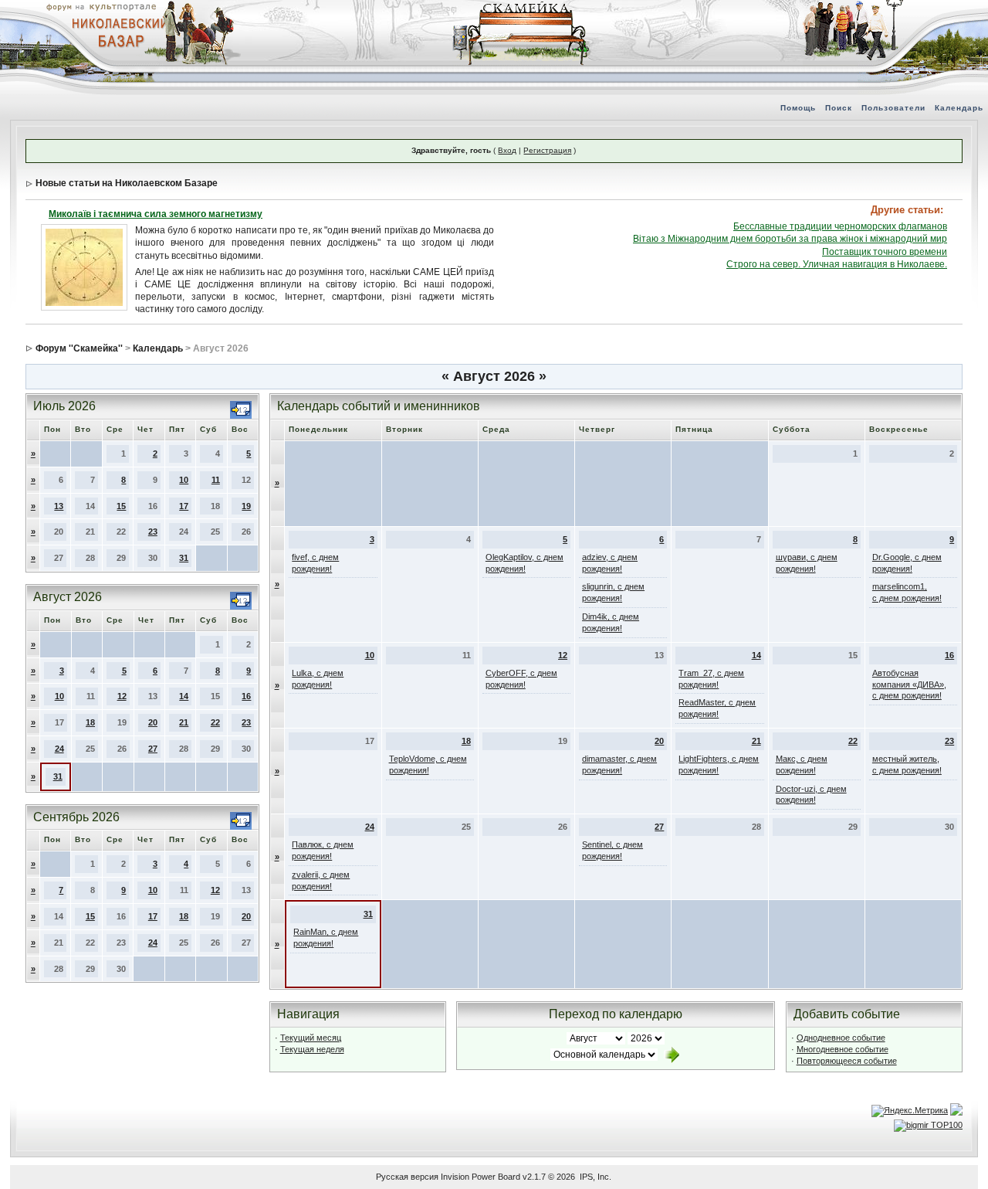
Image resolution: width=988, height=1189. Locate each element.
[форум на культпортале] (100, 6)
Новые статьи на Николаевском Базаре (127, 183)
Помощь (798, 108)
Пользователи (893, 108)
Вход (507, 150)
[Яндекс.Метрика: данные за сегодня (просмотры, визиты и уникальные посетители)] (909, 1111)
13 (58, 506)
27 (152, 748)
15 (121, 506)
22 (215, 722)
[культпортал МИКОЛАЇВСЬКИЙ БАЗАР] (115, 31)
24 (59, 748)
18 (90, 722)
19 (246, 506)
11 (215, 479)
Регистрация (547, 150)
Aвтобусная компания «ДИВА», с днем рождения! (909, 684)
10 (183, 479)
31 (183, 557)
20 (152, 722)
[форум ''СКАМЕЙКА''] (522, 7)
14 (183, 696)
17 (183, 506)
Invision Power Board (480, 1176)
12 (122, 696)
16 (246, 696)
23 (152, 531)
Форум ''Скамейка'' (79, 348)
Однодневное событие (841, 1037)
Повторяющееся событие (847, 1060)
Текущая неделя (312, 1049)
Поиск (838, 108)
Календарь (959, 108)
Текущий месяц (310, 1037)
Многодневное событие (842, 1049)
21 (183, 722)
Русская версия (407, 1176)
